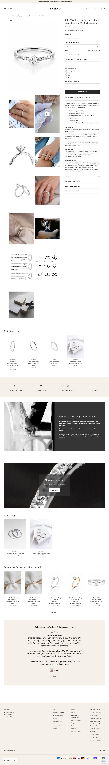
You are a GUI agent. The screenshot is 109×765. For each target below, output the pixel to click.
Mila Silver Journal (76, 731)
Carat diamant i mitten (72, 42)
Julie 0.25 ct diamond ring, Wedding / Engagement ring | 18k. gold (12, 600)
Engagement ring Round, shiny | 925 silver (33, 363)
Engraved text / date (72, 81)
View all (54, 612)
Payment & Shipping (58, 712)
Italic (69, 75)
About (73, 712)
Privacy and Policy (57, 725)
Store (72, 725)
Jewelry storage (94, 734)
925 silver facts (94, 737)
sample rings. (70, 131)
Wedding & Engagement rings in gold (22, 567)
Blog (72, 723)
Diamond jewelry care (96, 718)
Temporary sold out (95, 740)
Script (69, 77)
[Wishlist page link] (87, 8)
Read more (54, 490)
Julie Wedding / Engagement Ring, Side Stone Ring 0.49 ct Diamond (28, 16)
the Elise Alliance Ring (85, 151)
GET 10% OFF (8, 760)
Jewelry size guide (95, 712)
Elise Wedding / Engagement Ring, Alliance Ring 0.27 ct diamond (12, 364)
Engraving (93, 731)
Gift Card (54, 718)
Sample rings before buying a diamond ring (75, 362)
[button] (95, 8)
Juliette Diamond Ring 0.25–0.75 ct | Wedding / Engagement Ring (54, 600)
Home (5, 16)
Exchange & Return (57, 715)
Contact (54, 728)
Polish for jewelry (95, 728)
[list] (35, 172)
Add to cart (82, 91)
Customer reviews (76, 720)
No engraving (71, 71)
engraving (68, 138)
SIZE (66, 51)
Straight (70, 73)
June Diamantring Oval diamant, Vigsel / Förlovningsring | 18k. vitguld (96, 600)
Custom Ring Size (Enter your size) (76, 59)
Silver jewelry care (95, 715)
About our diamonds (77, 30)
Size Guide (68, 30)
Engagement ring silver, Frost (54, 362)
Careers (73, 728)
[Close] (14, 760)
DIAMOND (68, 34)
